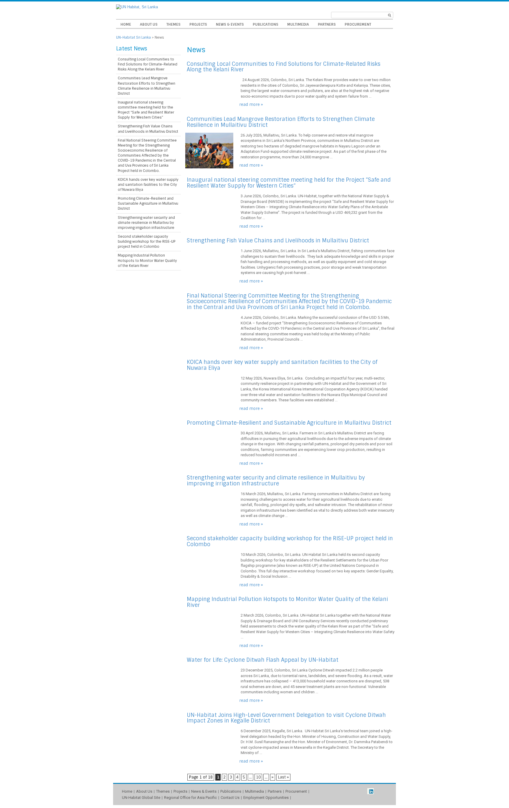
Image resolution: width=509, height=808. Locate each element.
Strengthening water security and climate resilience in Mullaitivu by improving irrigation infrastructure (276, 480)
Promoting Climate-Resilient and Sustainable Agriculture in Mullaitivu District (289, 422)
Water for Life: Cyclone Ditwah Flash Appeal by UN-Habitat (262, 660)
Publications (265, 24)
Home (125, 24)
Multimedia (298, 24)
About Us (149, 24)
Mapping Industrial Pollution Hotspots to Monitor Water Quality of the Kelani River (287, 602)
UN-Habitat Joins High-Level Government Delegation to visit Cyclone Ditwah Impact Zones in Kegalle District (286, 718)
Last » (283, 777)
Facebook (378, 791)
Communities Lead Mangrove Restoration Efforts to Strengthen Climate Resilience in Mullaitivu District (281, 122)
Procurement (358, 24)
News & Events (230, 24)
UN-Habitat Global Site (141, 797)
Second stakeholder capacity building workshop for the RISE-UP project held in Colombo (290, 541)
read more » (251, 104)
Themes (173, 24)
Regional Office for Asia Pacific (190, 797)
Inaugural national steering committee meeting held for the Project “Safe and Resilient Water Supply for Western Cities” (289, 182)
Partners (327, 24)
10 (258, 777)
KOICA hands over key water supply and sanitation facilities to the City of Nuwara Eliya (282, 365)
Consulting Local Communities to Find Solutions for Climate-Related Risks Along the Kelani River (283, 66)
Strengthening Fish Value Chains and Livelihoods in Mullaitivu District (278, 240)
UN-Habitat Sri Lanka (133, 37)
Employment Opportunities (266, 797)
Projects (198, 24)
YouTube (385, 791)
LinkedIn (370, 791)
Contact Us (230, 797)
